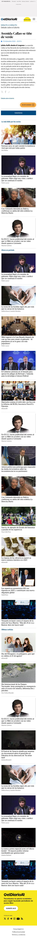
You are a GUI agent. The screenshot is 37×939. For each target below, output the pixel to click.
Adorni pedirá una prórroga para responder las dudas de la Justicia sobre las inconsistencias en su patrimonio (18, 469)
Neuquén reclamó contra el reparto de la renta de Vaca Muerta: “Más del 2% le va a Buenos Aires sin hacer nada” (17, 623)
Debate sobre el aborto (7, 98)
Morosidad (14, 1)
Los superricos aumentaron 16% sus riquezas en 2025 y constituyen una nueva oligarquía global (17, 590)
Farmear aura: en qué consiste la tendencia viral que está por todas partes (18, 147)
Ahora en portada (7, 250)
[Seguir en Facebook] (8, 919)
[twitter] (2, 92)
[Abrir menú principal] (34, 19)
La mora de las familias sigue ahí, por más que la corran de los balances (17, 308)
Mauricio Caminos (6, 245)
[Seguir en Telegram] (11, 919)
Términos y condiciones (18, 934)
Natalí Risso (4, 595)
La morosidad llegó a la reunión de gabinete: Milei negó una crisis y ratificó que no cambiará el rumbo (17, 178)
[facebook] (6, 92)
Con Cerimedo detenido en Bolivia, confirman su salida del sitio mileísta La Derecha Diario (16, 211)
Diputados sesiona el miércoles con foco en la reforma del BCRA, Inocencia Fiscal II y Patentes (18, 404)
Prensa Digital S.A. (18, 929)
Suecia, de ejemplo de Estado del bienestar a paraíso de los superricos (18, 528)
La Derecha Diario (33, 1)
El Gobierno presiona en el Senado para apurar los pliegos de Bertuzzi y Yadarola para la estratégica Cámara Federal (17, 374)
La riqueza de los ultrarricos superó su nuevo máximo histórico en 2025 (16, 559)
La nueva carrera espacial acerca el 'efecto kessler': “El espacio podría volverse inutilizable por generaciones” (17, 851)
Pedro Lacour (5, 183)
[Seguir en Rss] (22, 919)
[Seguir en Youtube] (18, 919)
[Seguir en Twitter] (5, 919)
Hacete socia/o (27, 19)
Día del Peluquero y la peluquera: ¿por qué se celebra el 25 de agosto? (17, 655)
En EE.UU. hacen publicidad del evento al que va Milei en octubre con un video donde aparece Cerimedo (17, 241)
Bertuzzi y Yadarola (25, 1)
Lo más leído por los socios (11, 122)
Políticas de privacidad (18, 932)
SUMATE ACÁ (11, 908)
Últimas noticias (7, 630)
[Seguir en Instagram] (14, 919)
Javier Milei (19, 1)
